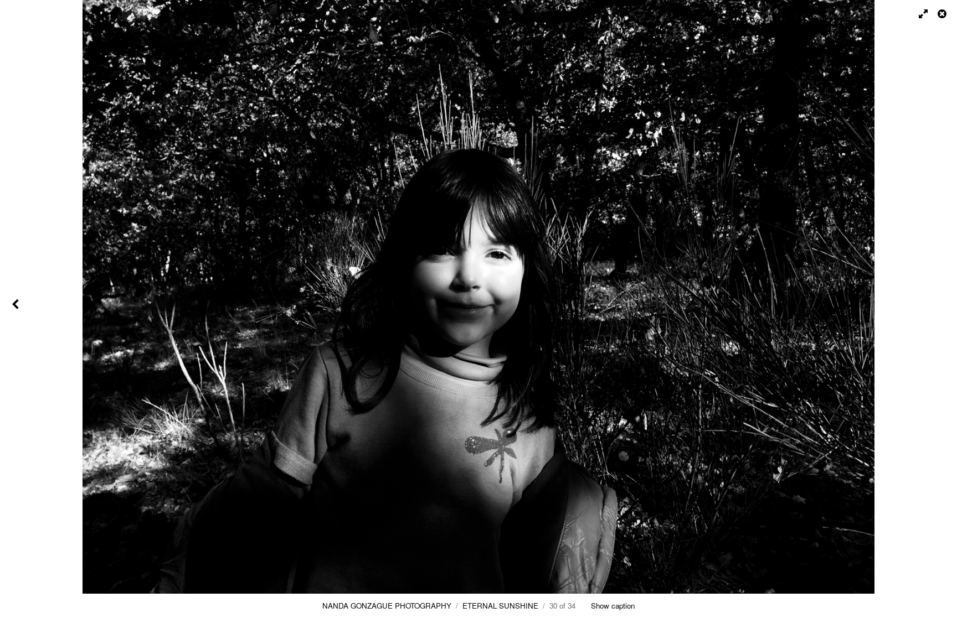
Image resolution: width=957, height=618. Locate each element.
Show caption (613, 605)
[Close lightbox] (943, 14)
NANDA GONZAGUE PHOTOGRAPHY (386, 605)
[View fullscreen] (918, 14)
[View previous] (16, 309)
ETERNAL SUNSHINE (500, 605)
